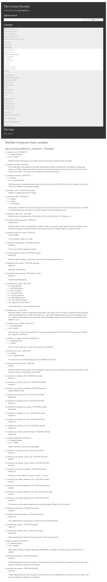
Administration (9, 98)
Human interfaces (10, 52)
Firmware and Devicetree (12, 114)
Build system (8, 101)
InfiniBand (10, 60)
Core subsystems (10, 50)
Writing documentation (11, 77)
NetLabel (9, 58)
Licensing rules (9, 75)
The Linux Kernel (16, 6)
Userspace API (9, 108)
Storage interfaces (10, 67)
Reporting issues (9, 103)
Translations (8, 125)
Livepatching (8, 92)
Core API (7, 42)
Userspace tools (9, 106)
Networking (10, 56)
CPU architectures (10, 118)
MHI (8, 64)
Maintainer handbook (11, 36)
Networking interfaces (12, 54)
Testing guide (8, 82)
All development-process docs (14, 39)
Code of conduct (9, 34)
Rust (5, 95)
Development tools (10, 80)
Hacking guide (8, 85)
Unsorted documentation (12, 122)
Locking (6, 71)
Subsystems (8, 47)
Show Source (8, 133)
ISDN (8, 62)
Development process (11, 29)
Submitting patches (10, 31)
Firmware (7, 112)
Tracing (6, 87)
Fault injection (8, 90)
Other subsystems (10, 69)
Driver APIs (8, 45)
